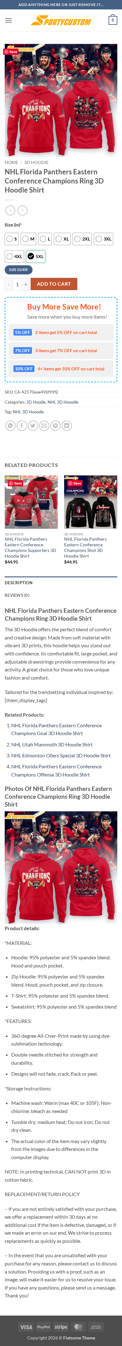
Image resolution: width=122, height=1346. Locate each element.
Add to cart (54, 284)
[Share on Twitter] (33, 426)
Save (13, 51)
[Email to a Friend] (44, 426)
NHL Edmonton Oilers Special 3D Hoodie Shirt (61, 755)
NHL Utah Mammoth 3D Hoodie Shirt (52, 744)
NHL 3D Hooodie (63, 402)
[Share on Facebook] (22, 426)
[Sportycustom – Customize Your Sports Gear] (61, 20)
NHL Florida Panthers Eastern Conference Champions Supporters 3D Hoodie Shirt (30, 547)
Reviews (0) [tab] (17, 595)
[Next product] (10, 210)
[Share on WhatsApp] (10, 426)
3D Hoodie (36, 162)
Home (11, 162)
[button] (8, 20)
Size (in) (13, 224)
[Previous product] (22, 210)
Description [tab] (19, 582)
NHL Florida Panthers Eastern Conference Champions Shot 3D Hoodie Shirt (85, 547)
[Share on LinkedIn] (67, 426)
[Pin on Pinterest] (55, 426)
